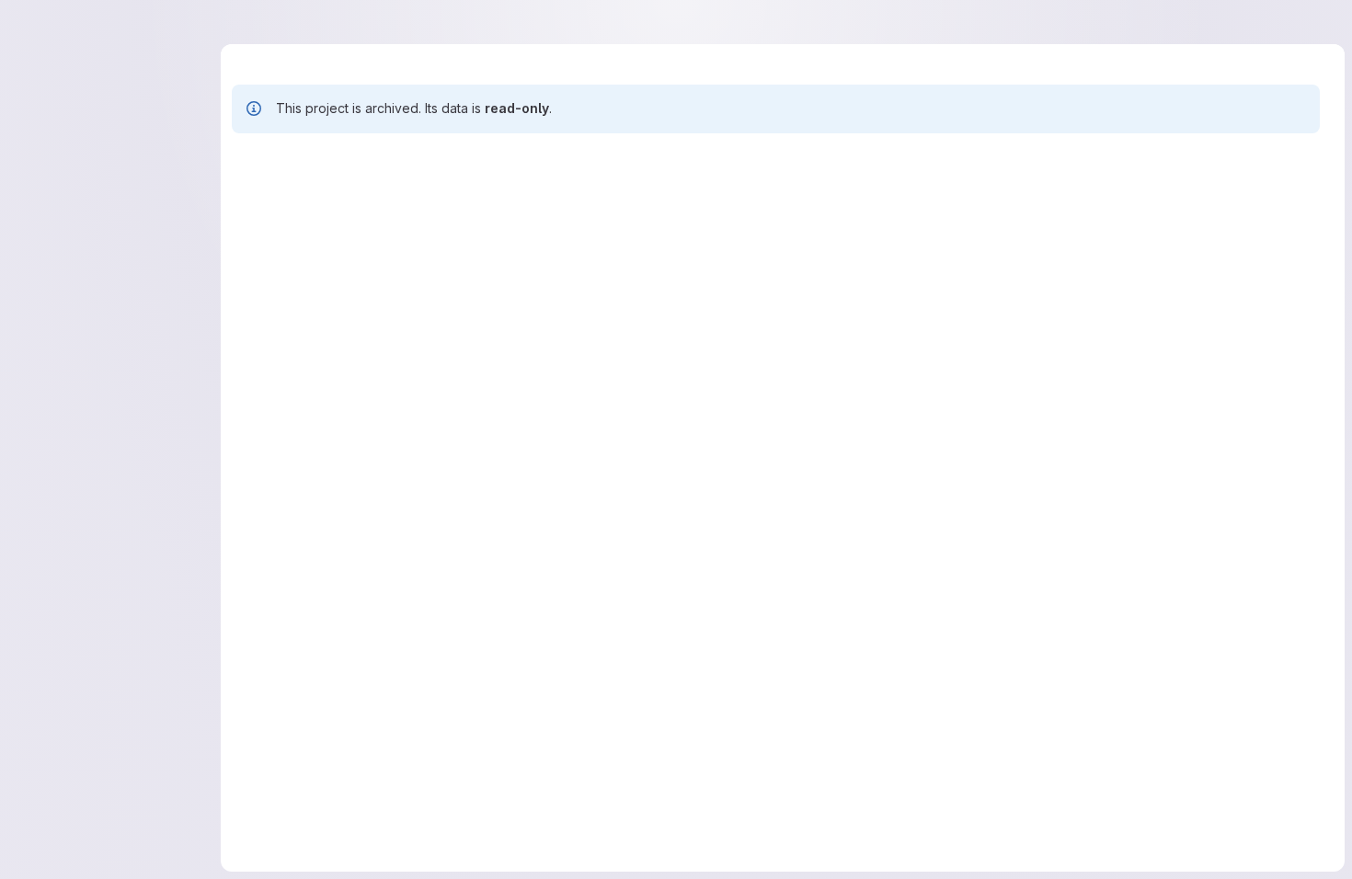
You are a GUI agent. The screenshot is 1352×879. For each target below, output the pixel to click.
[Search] (1134, 209)
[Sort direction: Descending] (1290, 209)
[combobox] (1215, 209)
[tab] (261, 156)
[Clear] (1105, 210)
